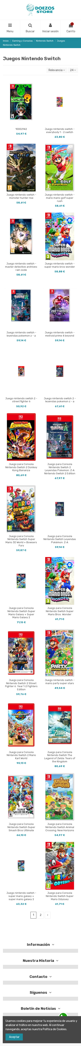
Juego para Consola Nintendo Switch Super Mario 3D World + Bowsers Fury (21, 541)
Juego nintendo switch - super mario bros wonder (59, 265)
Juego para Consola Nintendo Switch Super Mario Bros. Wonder (60, 611)
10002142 (21, 128)
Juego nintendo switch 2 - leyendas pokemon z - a (60, 400)
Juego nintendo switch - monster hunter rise (21, 196)
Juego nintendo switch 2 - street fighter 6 (21, 400)
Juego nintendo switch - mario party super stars (60, 682)
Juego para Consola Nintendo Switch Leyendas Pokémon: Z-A (59, 539)
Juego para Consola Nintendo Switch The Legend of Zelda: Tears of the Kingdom (59, 757)
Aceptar (14, 1037)
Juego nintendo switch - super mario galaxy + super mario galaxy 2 (21, 896)
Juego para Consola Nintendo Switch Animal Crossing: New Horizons (59, 827)
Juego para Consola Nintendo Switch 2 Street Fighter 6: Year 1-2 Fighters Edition (21, 685)
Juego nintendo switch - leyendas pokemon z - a (21, 334)
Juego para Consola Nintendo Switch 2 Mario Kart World (21, 755)
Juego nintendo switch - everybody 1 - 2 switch (60, 130)
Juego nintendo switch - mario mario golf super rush (60, 197)
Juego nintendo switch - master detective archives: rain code (21, 266)
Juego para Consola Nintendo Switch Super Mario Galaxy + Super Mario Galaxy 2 (21, 613)
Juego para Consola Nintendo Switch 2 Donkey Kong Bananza (21, 467)
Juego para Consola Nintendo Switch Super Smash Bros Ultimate (21, 827)
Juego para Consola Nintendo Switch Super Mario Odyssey (60, 896)
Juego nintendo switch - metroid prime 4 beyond (60, 334)
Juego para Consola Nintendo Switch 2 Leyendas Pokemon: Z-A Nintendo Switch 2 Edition (59, 469)
